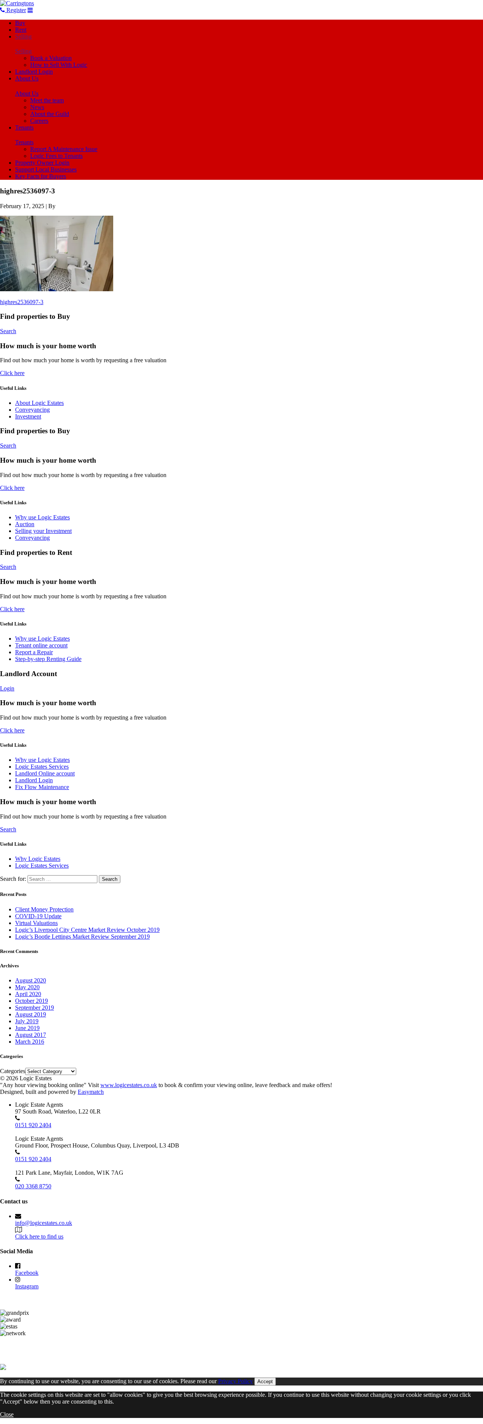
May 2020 (27, 987)
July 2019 (26, 1021)
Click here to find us (39, 1236)
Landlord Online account (45, 773)
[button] (56, 253)
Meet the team (47, 100)
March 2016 (29, 1041)
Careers (39, 120)
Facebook (26, 1273)
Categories (12, 1071)
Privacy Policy (235, 1381)
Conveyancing (32, 409)
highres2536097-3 (21, 302)
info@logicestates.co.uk (43, 1223)
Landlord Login (34, 71)
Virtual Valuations (36, 923)
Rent (20, 29)
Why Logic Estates (37, 859)
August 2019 (30, 1014)
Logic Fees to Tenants (56, 156)
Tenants (24, 127)
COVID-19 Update (38, 916)
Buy (20, 23)
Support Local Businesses (46, 169)
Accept (265, 1381)
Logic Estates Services (42, 766)
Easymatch (91, 1092)
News (37, 107)
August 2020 (30, 980)
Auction (24, 524)
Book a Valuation (51, 58)
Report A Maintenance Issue (63, 149)
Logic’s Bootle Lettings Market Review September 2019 (82, 936)
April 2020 (28, 994)
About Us (26, 78)
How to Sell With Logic (58, 65)
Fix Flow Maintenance (42, 787)
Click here (12, 373)
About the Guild (49, 114)
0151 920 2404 (33, 1125)
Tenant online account (41, 645)
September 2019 (34, 1007)
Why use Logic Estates (42, 517)
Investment (28, 416)
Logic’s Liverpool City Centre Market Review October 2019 (87, 930)
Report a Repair (34, 652)
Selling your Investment (43, 531)
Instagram (26, 1286)
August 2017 (30, 1035)
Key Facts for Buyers (40, 176)
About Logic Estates (39, 403)
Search (8, 331)
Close (7, 1414)
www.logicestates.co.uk (128, 1085)
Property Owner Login (42, 162)
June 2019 (27, 1028)
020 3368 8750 (33, 1186)
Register (15, 10)
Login (7, 688)
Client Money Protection (44, 909)
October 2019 (31, 1001)
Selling (23, 36)
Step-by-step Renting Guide (48, 659)
